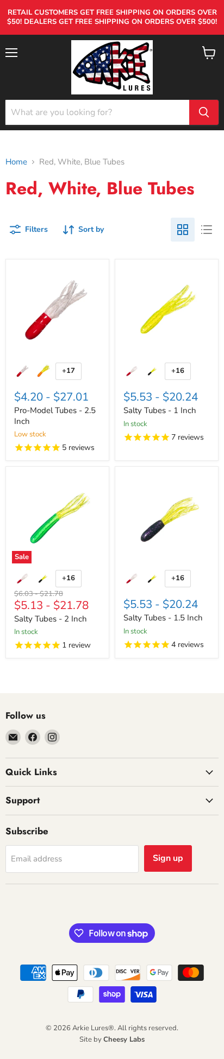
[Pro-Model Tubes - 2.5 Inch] (57, 310)
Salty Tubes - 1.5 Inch (163, 617)
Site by (112, 1039)
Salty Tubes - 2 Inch (50, 618)
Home (16, 162)
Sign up (168, 858)
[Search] (204, 112)
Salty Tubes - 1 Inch (159, 410)
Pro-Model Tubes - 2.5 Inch (55, 416)
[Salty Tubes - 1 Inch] (166, 310)
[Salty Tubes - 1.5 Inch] (166, 518)
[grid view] (183, 230)
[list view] (207, 230)
